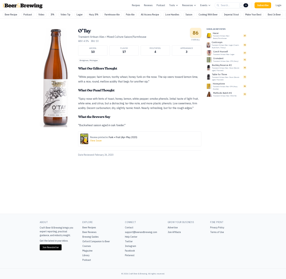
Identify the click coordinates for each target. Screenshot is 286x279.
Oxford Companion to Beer (96, 241)
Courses (86, 246)
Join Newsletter (50, 247)
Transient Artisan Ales (91, 36)
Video (41, 14)
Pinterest (130, 255)
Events (203, 5)
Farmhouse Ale (112, 14)
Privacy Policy (217, 227)
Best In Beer (274, 14)
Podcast (161, 5)
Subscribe (262, 5)
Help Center (131, 236)
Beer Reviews (89, 232)
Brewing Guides (90, 236)
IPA (52, 14)
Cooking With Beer (208, 14)
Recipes (136, 5)
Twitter (129, 241)
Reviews (148, 5)
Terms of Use (217, 232)
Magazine (87, 250)
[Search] (245, 5)
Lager (80, 14)
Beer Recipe (11, 14)
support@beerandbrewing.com (141, 232)
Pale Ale (130, 14)
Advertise (173, 227)
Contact (129, 227)
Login (278, 5)
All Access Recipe (150, 14)
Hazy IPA (93, 14)
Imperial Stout (231, 14)
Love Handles (172, 14)
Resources (187, 5)
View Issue (96, 140)
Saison (189, 14)
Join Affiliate (174, 232)
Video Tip (65, 14)
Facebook (130, 250)
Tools (172, 5)
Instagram (130, 246)
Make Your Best (253, 14)
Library (86, 255)
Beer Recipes (89, 227)
